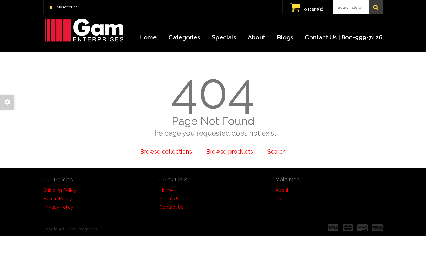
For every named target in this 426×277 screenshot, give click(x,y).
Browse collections (166, 151)
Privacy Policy (58, 207)
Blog (280, 198)
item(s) (313, 9)
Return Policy (57, 198)
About (256, 37)
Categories (184, 37)
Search (276, 151)
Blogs (285, 37)
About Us (169, 198)
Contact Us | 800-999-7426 (344, 37)
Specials (224, 37)
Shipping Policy (59, 190)
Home (148, 37)
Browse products (229, 151)
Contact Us (171, 207)
